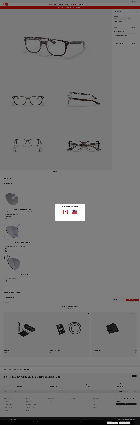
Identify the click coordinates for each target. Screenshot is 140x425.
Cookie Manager (109, 421)
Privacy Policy (122, 421)
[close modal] (83, 206)
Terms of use (128, 421)
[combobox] (70, 217)
